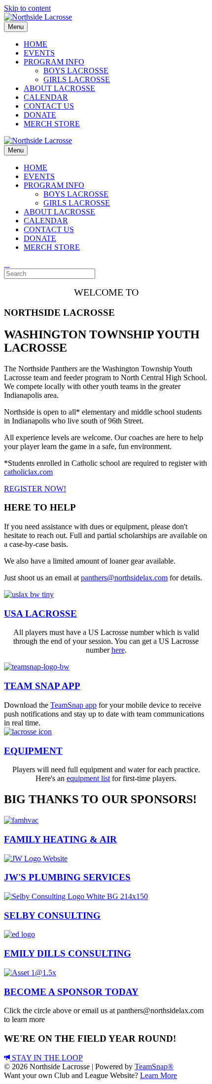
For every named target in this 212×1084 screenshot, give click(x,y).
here (118, 650)
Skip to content (27, 8)
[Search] (7, 264)
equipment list (88, 778)
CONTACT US (49, 106)
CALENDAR (46, 97)
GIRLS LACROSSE (76, 79)
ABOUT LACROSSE (59, 88)
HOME (35, 44)
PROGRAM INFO (54, 62)
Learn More (158, 1075)
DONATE (40, 115)
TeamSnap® (154, 1066)
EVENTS (39, 53)
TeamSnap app (73, 705)
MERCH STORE (52, 124)
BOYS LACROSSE (75, 70)
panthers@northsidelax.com (124, 577)
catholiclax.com (28, 472)
